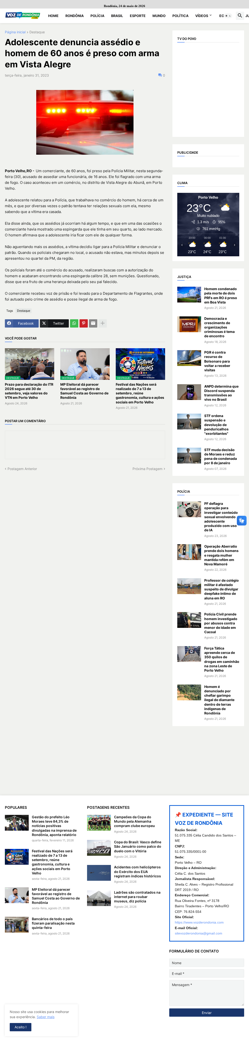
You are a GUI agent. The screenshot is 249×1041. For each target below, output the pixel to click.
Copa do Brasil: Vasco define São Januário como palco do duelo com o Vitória (137, 846)
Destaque (37, 32)
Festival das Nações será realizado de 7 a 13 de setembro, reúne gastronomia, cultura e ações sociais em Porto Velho (140, 393)
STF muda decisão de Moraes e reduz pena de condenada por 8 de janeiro (220, 456)
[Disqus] (85, 532)
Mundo (159, 16)
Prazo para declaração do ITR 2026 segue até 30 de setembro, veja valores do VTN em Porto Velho (29, 391)
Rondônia (74, 16)
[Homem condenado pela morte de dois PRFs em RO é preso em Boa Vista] (189, 295)
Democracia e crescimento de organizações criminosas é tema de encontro (219, 327)
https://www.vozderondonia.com (199, 922)
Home (53, 16)
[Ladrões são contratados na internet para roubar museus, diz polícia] (99, 898)
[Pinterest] (84, 323)
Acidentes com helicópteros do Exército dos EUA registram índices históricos (137, 871)
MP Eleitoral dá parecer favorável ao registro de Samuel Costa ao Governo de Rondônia (84, 391)
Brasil (117, 16)
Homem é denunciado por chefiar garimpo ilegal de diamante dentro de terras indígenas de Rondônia (219, 700)
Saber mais (45, 1017)
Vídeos (201, 16)
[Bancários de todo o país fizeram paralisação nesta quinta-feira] (17, 925)
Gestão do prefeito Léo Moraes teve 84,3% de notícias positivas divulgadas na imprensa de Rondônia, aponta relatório (54, 826)
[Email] (93, 323)
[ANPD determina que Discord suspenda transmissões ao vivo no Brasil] (189, 392)
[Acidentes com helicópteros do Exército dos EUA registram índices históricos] (99, 873)
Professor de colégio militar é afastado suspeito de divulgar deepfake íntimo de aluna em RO (221, 589)
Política (180, 16)
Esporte (138, 16)
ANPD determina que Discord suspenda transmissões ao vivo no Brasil (221, 393)
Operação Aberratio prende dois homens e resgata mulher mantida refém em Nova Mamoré (221, 555)
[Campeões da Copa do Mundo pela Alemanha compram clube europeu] (99, 823)
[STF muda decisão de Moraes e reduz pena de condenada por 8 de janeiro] (189, 455)
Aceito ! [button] (21, 1027)
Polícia (97, 16)
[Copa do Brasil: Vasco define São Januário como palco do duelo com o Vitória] (99, 848)
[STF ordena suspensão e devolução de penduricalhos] (189, 421)
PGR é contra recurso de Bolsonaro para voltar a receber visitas (217, 361)
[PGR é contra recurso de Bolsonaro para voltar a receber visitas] (189, 358)
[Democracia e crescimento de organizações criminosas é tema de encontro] (189, 324)
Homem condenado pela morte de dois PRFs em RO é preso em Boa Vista (220, 295)
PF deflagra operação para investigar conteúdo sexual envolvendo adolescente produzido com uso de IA (221, 516)
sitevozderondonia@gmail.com (198, 933)
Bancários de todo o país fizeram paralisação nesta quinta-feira (53, 923)
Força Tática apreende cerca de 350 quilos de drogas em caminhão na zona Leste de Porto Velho (221, 659)
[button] (228, 15)
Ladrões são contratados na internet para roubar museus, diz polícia (137, 896)
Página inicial (15, 32)
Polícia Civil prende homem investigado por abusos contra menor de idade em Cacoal (220, 623)
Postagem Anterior (22, 469)
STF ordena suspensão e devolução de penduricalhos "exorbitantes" (216, 425)
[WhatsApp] (74, 323)
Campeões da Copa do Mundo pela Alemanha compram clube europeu (134, 821)
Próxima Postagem (147, 469)
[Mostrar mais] (102, 323)
